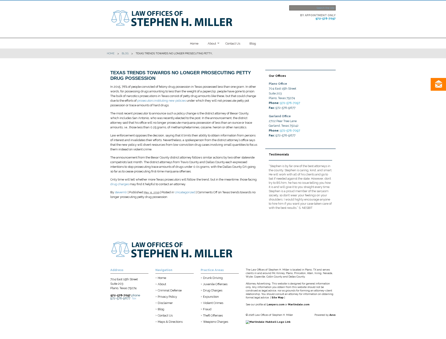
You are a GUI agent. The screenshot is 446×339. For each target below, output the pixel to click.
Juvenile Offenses (215, 284)
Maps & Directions (170, 321)
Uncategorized (185, 192)
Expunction (211, 296)
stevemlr (121, 192)
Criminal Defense (170, 290)
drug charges (119, 184)
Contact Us (232, 43)
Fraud (207, 309)
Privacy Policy (167, 296)
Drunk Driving (213, 278)
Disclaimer (165, 303)
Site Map (278, 297)
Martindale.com (298, 304)
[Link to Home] (180, 17)
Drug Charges (212, 290)
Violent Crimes (213, 303)
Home (194, 43)
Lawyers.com (275, 304)
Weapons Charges (215, 321)
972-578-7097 (325, 18)
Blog (252, 43)
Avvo (332, 314)
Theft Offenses (213, 315)
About (212, 43)
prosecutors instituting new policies (161, 100)
